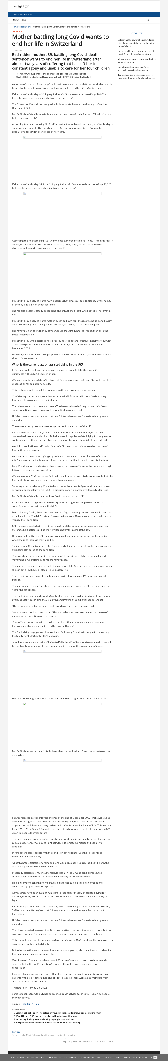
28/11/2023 (17, 50)
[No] (165, 1057)
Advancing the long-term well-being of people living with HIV (45, 1019)
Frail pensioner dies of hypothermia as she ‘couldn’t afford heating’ (48, 1022)
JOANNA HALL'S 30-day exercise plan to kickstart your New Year (46, 1016)
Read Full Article (30, 1003)
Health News (19, 20)
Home (15, 26)
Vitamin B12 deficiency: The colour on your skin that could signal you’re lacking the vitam (58, 1013)
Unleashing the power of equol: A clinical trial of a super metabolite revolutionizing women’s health (137, 43)
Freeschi (22, 6)
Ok (155, 1057)
